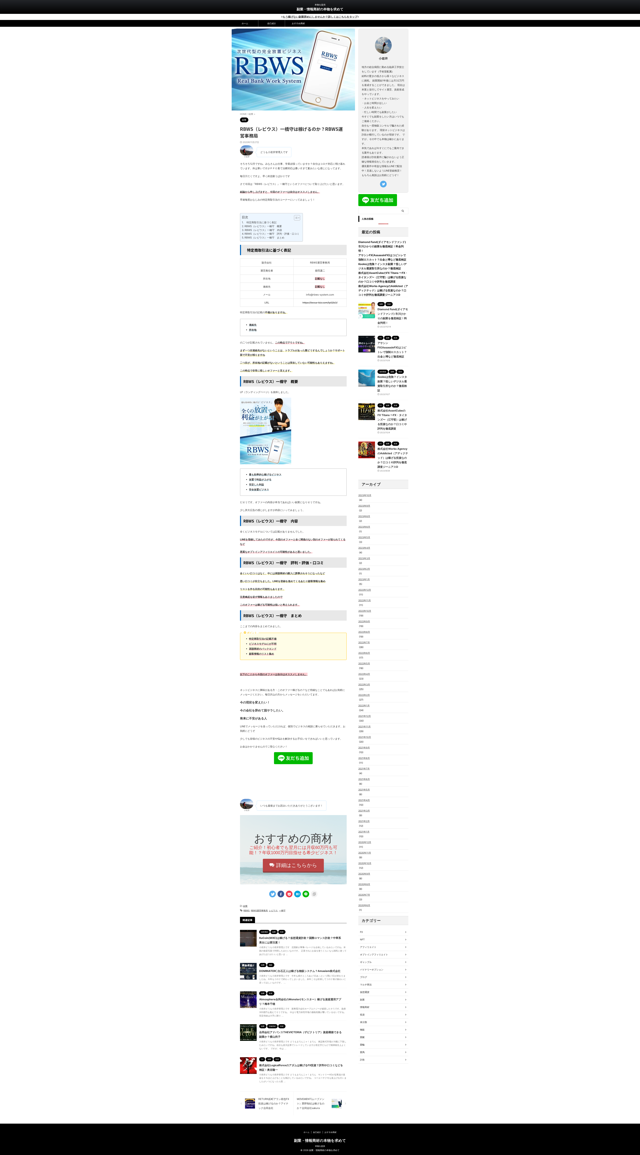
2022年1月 (364, 705)
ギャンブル (366, 962)
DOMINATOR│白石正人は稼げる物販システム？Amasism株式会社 (299, 971)
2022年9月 (364, 621)
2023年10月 (364, 495)
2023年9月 (364, 505)
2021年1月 (364, 831)
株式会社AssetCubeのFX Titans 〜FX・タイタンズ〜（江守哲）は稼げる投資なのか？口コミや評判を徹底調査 (383, 277)
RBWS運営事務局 (259, 910)
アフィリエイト (368, 947)
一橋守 (282, 910)
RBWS (247, 910)
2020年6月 (364, 905)
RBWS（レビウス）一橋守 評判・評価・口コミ (271, 233)
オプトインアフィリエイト (374, 954)
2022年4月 (364, 674)
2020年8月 (364, 884)
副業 (245, 906)
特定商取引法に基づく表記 (260, 222)
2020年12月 (364, 842)
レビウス (273, 910)
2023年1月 (364, 579)
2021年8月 (364, 758)
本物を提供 (320, 1146)
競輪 (362, 1044)
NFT (362, 939)
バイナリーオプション (371, 969)
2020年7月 (364, 894)
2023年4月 (364, 547)
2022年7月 (364, 642)
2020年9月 (364, 873)
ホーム (245, 23)
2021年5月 (364, 789)
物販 (362, 1029)
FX (361, 932)
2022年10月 (364, 610)
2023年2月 (364, 568)
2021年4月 (364, 800)
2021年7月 (364, 768)
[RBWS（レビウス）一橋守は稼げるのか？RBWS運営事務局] (297, 894)
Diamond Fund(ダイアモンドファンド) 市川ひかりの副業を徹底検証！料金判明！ (382, 246)
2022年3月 (364, 684)
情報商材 (364, 1007)
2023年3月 (364, 558)
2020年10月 (364, 863)
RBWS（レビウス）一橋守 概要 (263, 226)
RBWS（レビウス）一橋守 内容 (263, 230)
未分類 (363, 1022)
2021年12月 (364, 716)
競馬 (362, 1052)
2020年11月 (364, 852)
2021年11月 (364, 726)
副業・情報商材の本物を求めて (320, 9)
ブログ (363, 977)
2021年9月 (364, 747)
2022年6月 (364, 653)
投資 (362, 1014)
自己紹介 (271, 23)
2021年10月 (364, 737)
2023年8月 (364, 516)
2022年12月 (364, 589)
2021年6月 (364, 779)
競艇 (362, 1037)
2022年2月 (364, 695)
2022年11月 (364, 600)
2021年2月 (364, 821)
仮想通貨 (364, 992)
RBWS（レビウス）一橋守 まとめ (264, 237)
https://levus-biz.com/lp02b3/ (320, 302)
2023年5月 (364, 537)
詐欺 (362, 1059)
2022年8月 (364, 631)
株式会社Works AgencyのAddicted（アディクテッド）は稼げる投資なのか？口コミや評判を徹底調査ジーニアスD (383, 290)
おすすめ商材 (298, 23)
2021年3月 (364, 810)
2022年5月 (364, 663)
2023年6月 (364, 526)
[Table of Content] (297, 217)
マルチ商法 (366, 984)
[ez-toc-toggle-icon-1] (295, 218)
